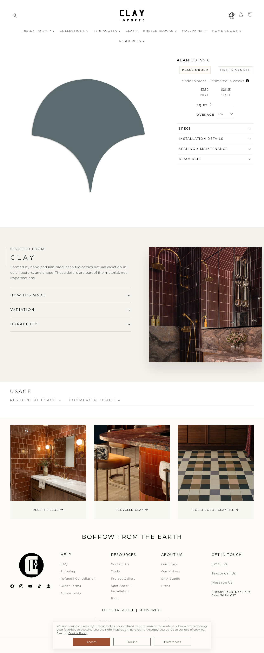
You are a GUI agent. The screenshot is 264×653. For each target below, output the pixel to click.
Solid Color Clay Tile (213, 509)
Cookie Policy (77, 633)
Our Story (169, 564)
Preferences (172, 642)
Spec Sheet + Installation (121, 588)
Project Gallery (123, 578)
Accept (92, 642)
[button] (14, 15)
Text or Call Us (224, 573)
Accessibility (71, 593)
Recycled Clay (130, 509)
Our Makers (170, 571)
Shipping (68, 571)
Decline (132, 642)
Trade (115, 571)
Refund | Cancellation (78, 578)
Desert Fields (46, 509)
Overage (205, 114)
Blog (115, 598)
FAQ (64, 564)
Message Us (222, 582)
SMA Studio (170, 578)
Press (165, 586)
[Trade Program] (231, 15)
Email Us (219, 564)
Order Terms (71, 586)
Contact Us (120, 564)
